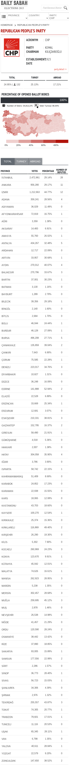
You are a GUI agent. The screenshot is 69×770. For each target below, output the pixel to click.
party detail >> (60, 69)
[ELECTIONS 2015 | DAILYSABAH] (14, 3)
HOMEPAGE (7, 25)
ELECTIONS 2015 (14, 8)
